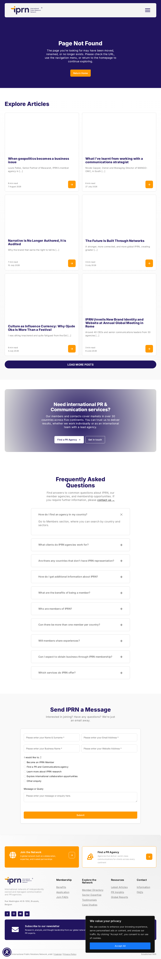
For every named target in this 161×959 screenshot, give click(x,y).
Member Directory (92, 889)
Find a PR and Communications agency (47, 766)
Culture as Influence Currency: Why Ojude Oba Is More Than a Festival (41, 328)
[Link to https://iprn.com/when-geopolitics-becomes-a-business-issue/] (72, 184)
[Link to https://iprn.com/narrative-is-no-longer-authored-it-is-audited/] (72, 263)
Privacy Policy (70, 954)
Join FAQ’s (62, 897)
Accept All (120, 946)
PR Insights (117, 892)
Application (62, 892)
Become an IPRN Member (40, 762)
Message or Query (33, 788)
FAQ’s (140, 892)
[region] (120, 934)
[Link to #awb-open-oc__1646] (147, 10)
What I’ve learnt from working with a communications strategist (114, 160)
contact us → (106, 500)
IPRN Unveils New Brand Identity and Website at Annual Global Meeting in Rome (114, 323)
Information (143, 887)
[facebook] (7, 913)
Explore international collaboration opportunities (52, 776)
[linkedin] (27, 913)
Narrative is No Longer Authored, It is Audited (37, 242)
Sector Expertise (91, 894)
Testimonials (89, 899)
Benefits (61, 887)
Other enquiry (34, 781)
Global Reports (119, 897)
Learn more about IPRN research (44, 771)
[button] (80, 514)
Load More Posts (80, 364)
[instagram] (13, 913)
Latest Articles (119, 887)
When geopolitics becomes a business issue (38, 160)
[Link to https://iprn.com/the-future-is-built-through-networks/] (149, 263)
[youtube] (20, 913)
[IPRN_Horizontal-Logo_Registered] (26, 7)
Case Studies (89, 904)
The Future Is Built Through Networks (114, 241)
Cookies (57, 954)
